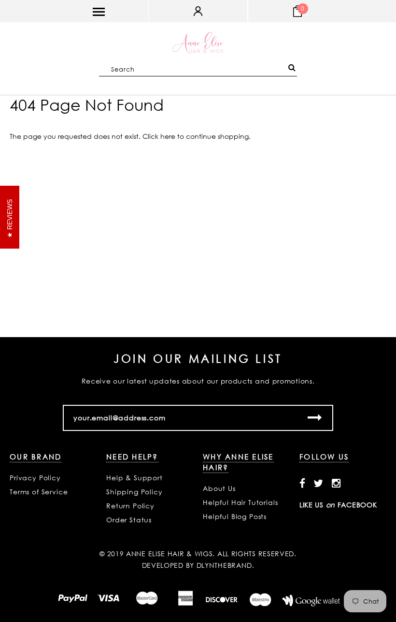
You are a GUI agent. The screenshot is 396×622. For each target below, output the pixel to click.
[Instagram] (336, 483)
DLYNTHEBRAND (224, 565)
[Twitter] (318, 483)
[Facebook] (302, 483)
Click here (159, 136)
